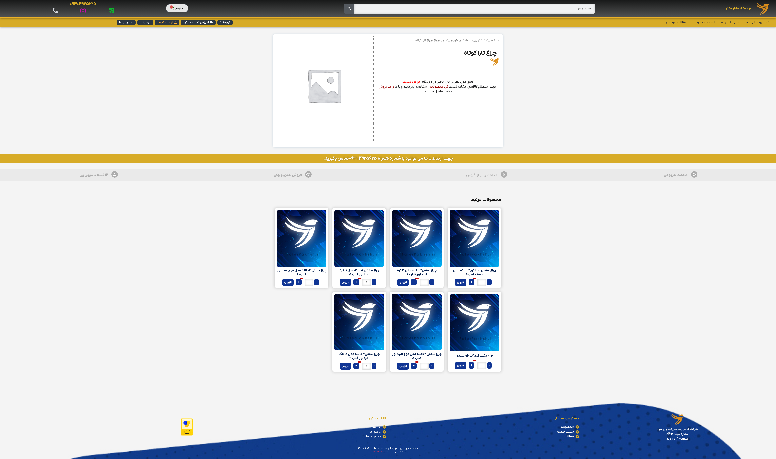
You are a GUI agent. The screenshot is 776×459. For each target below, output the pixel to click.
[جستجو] (349, 9)
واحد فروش (386, 87)
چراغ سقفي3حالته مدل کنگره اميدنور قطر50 (359, 272)
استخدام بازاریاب (704, 22)
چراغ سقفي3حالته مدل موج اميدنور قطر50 (417, 356)
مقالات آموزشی (676, 22)
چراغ (436, 40)
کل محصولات (439, 87)
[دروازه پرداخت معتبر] (187, 435)
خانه (496, 40)
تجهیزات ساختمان (469, 40)
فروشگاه (487, 40)
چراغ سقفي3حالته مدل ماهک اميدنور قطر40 (359, 356)
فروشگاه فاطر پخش (738, 9)
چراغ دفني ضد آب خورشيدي (474, 356)
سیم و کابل (732, 22)
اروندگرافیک (379, 451)
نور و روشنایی (759, 22)
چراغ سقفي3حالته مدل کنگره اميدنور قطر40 (417, 272)
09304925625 (83, 4)
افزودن (460, 282)
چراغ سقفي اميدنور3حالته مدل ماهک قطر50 (474, 272)
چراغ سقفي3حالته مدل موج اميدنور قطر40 (301, 272)
